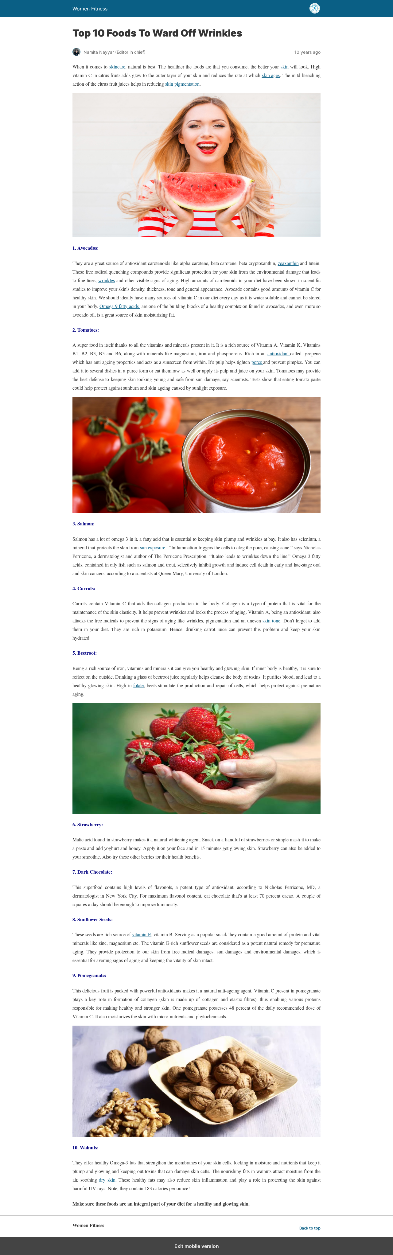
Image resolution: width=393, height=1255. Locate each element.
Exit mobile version (196, 1246)
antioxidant (278, 353)
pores (257, 362)
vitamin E (141, 934)
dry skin (107, 1179)
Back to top (310, 1228)
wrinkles (106, 280)
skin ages (271, 75)
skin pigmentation (182, 83)
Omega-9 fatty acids (119, 306)
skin (284, 66)
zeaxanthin (288, 263)
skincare (117, 66)
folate (138, 685)
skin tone (271, 620)
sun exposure (152, 547)
